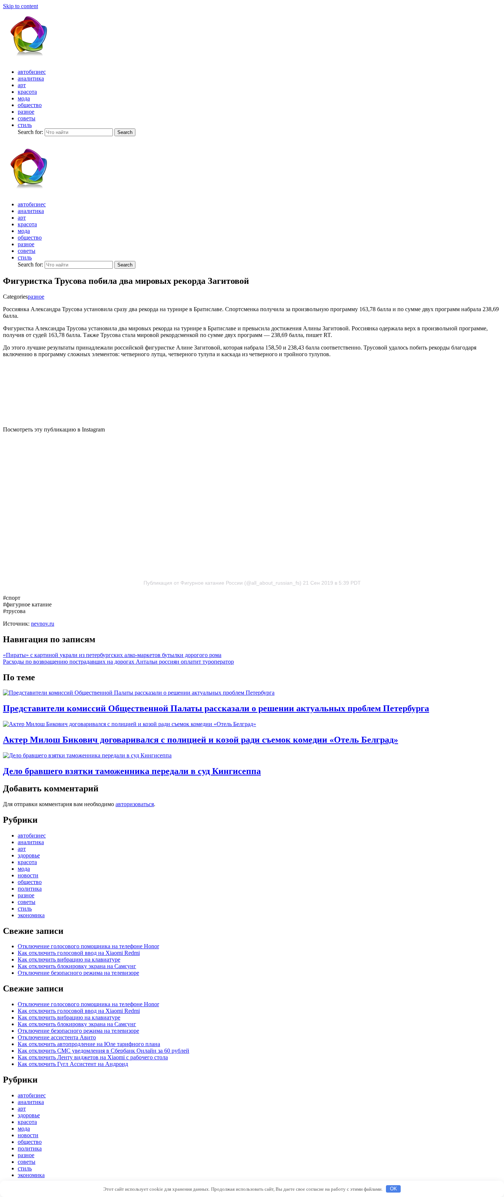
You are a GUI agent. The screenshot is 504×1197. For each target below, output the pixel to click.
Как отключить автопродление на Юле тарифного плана (89, 1044)
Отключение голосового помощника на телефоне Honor (88, 946)
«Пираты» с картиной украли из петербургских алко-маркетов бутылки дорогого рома (112, 655)
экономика (31, 915)
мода (24, 98)
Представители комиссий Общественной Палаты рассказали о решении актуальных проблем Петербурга (216, 708)
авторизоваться (134, 804)
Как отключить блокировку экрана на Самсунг (77, 966)
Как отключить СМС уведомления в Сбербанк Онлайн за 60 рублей (103, 1051)
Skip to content (20, 6)
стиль (25, 125)
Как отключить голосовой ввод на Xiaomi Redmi (79, 953)
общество (30, 105)
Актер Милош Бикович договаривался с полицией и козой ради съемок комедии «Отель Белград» (200, 739)
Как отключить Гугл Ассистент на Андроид (73, 1064)
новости (28, 875)
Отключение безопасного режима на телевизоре (78, 973)
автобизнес (32, 72)
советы (26, 118)
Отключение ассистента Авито (57, 1037)
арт (22, 85)
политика (30, 888)
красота (27, 92)
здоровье (29, 855)
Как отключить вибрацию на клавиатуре (69, 959)
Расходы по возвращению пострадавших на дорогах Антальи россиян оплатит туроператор (118, 661)
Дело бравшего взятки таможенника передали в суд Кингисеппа (132, 771)
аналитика (31, 78)
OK (393, 1188)
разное (26, 112)
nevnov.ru (42, 623)
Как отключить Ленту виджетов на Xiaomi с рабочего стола (93, 1057)
